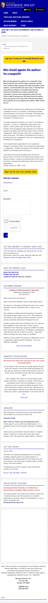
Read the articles (11, 272)
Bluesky (28, 10)
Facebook (40, 10)
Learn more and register (24, 346)
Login (6, 277)
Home (6, 13)
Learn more (24, 397)
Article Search (27, 21)
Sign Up (14, 277)
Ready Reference (10, 25)
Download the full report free (13, 502)
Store (23, 25)
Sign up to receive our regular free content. (17, 257)
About (15, 13)
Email (5, 191)
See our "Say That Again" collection (15, 473)
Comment (6, 199)
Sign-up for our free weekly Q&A (20, 171)
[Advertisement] (24, 535)
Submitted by (7, 182)
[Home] (21, 5)
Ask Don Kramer (10, 21)
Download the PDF (11, 274)
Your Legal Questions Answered (17, 17)
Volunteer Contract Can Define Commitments (15, 36)
